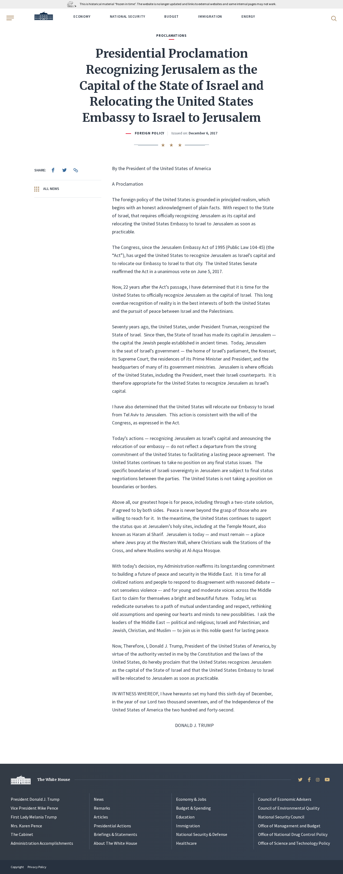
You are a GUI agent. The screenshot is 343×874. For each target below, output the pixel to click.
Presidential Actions (112, 825)
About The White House (115, 843)
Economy (82, 16)
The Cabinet (22, 834)
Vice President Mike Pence (34, 808)
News (99, 799)
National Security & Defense (201, 834)
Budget (171, 16)
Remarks (102, 808)
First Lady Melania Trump (34, 817)
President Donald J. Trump (35, 799)
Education (185, 817)
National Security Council (281, 817)
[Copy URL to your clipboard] (75, 170)
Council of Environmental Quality (288, 808)
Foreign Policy (149, 133)
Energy (248, 16)
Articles (101, 817)
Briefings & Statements (115, 834)
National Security (127, 16)
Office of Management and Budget (289, 825)
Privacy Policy (37, 867)
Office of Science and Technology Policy (294, 843)
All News (50, 188)
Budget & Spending (193, 808)
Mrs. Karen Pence (26, 825)
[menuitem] (53, 170)
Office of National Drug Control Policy (292, 834)
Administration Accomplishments (42, 843)
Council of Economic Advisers (284, 799)
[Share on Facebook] (53, 170)
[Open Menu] (9, 18)
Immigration (210, 16)
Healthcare (186, 843)
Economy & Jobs (191, 799)
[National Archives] (73, 4)
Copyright (17, 867)
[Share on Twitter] (64, 170)
